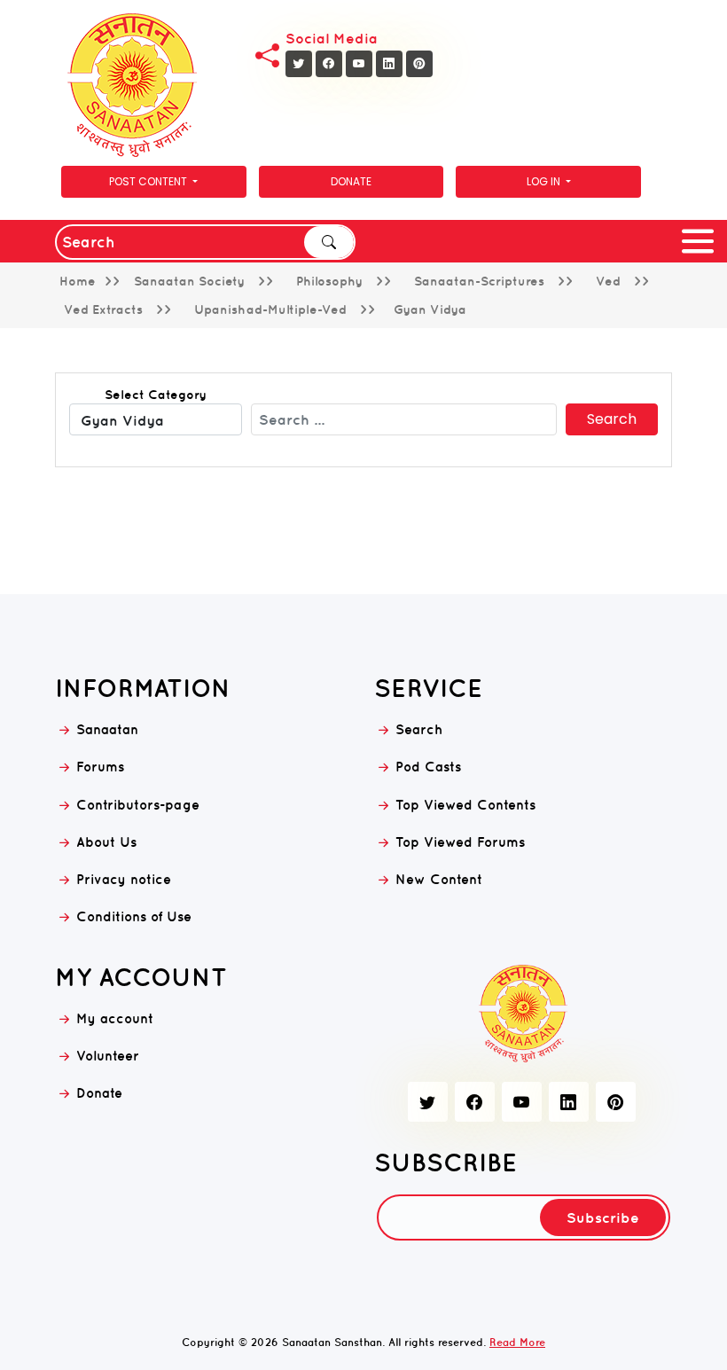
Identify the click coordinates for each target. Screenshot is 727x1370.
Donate (351, 181)
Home (77, 281)
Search (329, 242)
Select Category (156, 395)
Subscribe (603, 1217)
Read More (517, 1342)
